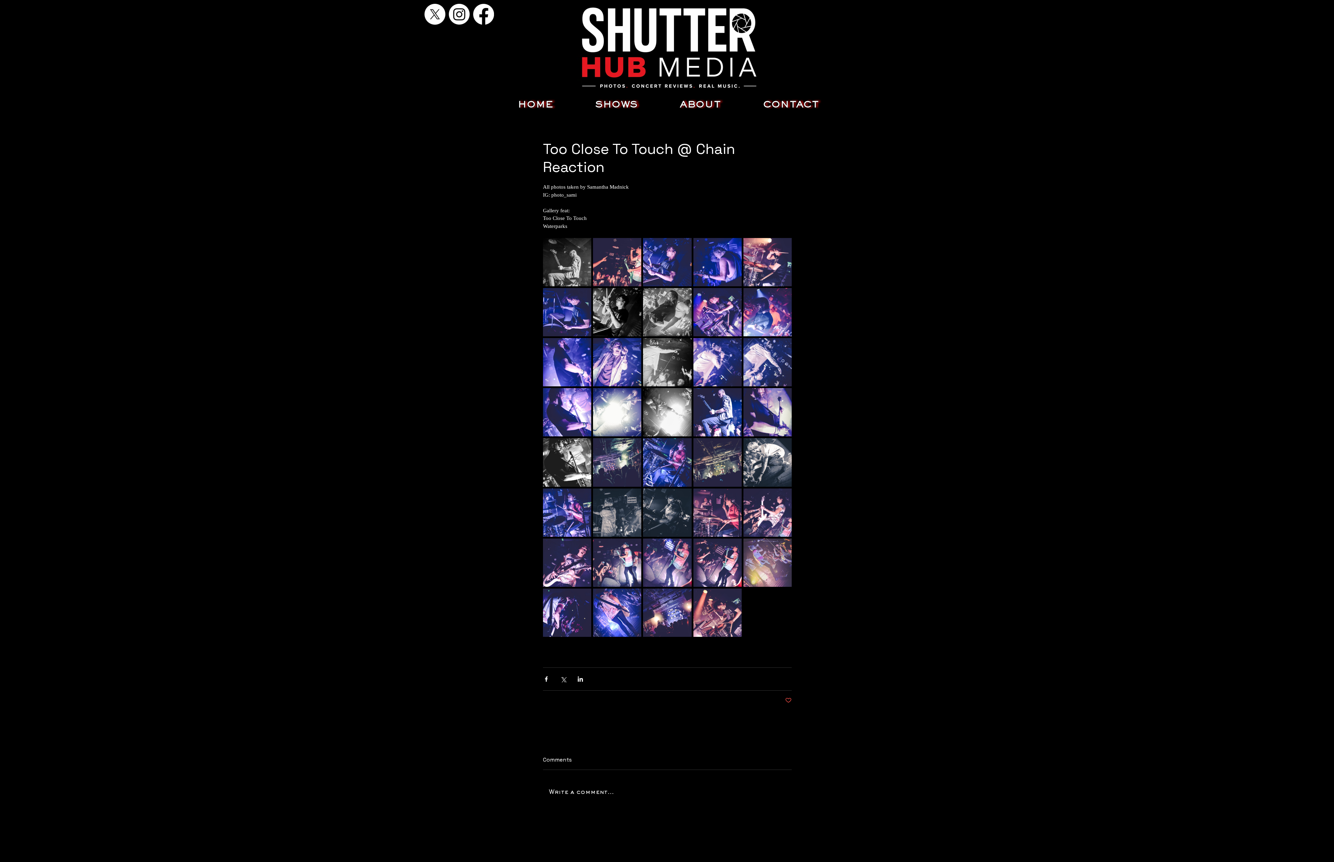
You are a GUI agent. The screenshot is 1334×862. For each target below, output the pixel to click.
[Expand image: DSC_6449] (567, 462)
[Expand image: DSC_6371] (567, 513)
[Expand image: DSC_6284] (617, 262)
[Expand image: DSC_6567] (567, 312)
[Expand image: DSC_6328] (617, 563)
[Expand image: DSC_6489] (617, 362)
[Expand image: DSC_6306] (717, 563)
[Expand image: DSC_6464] (667, 362)
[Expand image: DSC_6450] (567, 412)
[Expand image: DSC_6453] (667, 412)
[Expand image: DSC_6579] (717, 613)
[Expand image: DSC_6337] (567, 563)
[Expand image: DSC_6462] (717, 362)
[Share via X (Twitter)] (563, 679)
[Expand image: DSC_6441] (717, 412)
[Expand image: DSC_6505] (767, 312)
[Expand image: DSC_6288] (617, 613)
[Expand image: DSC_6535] (717, 312)
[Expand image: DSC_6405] (717, 462)
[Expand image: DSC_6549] (667, 262)
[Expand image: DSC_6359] (717, 513)
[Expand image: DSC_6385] (767, 462)
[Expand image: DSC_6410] (617, 462)
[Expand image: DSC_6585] (667, 613)
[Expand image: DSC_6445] (767, 412)
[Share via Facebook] (546, 679)
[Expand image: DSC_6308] (667, 563)
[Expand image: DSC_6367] (617, 513)
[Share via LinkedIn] (580, 679)
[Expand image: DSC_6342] (767, 513)
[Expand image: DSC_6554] (767, 262)
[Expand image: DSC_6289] (567, 613)
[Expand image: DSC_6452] (617, 412)
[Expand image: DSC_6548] (617, 312)
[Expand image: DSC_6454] (767, 362)
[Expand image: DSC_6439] (567, 262)
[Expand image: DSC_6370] (667, 462)
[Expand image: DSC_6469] (567, 362)
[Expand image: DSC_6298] (767, 563)
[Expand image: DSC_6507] (667, 312)
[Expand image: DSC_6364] (667, 513)
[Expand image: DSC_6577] (717, 262)
